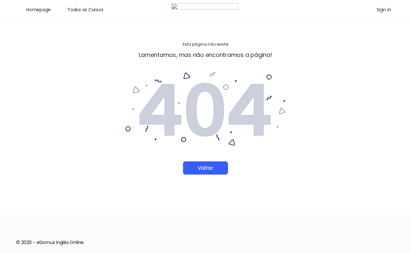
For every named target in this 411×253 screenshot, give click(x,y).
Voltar (205, 168)
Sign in (384, 9)
